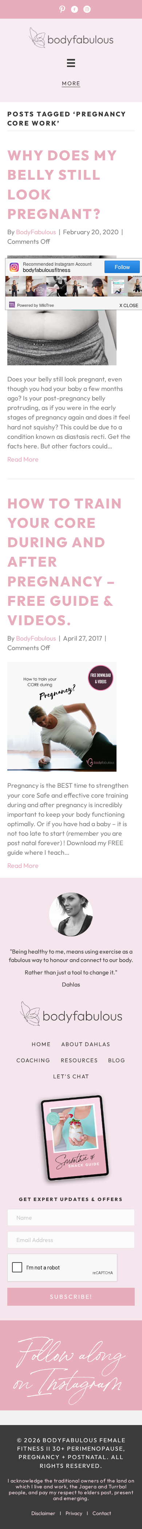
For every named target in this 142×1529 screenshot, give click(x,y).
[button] (71, 1297)
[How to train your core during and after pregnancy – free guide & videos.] (62, 716)
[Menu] (71, 63)
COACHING (33, 1060)
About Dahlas (85, 1044)
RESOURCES (79, 1060)
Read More (23, 459)
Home (41, 1044)
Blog (117, 1060)
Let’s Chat (71, 1076)
